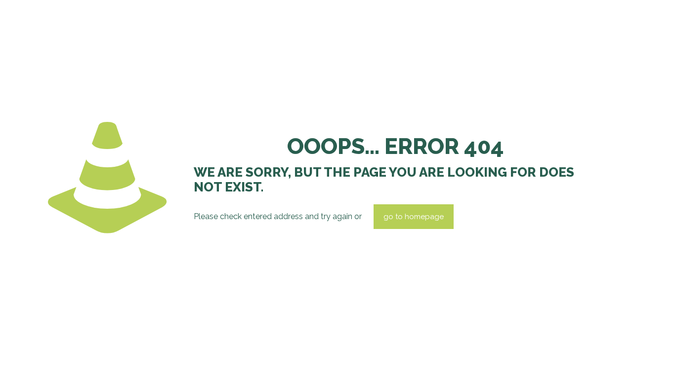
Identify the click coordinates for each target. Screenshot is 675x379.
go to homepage (413, 216)
